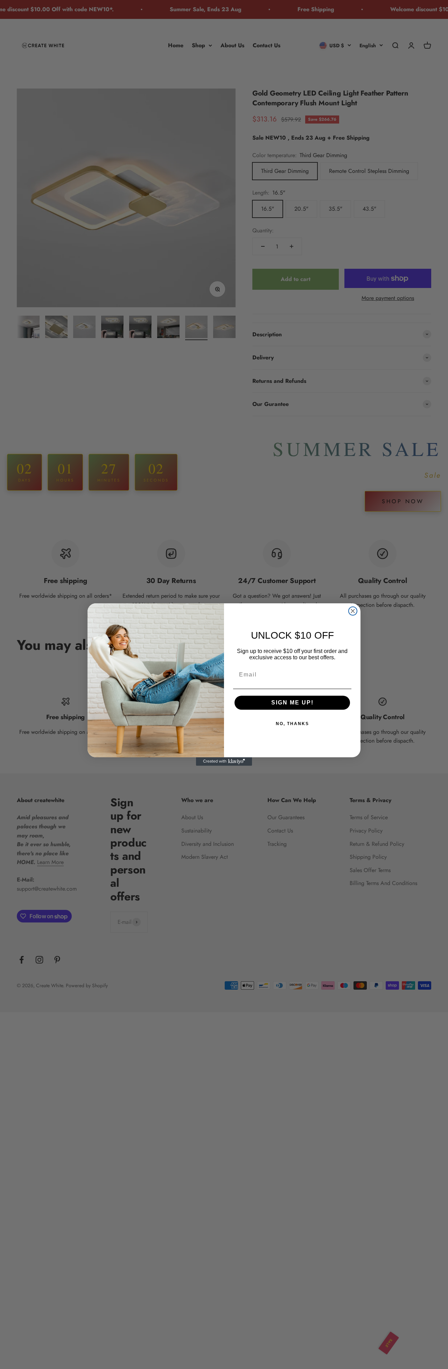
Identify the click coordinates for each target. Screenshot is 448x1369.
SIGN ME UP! (292, 702)
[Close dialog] (353, 611)
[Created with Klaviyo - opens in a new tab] (224, 761)
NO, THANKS (292, 723)
